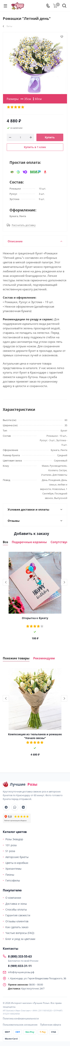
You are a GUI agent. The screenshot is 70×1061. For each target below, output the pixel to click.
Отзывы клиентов (16, 921)
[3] (16, 107)
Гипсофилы (12, 880)
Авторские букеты (17, 857)
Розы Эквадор (14, 839)
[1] (8, 107)
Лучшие (23, 784)
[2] (12, 107)
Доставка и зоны (16, 903)
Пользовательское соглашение (20, 1024)
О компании (13, 897)
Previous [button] (6, 582)
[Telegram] (6, 807)
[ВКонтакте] (23, 807)
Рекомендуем (44, 658)
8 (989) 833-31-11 (20, 966)
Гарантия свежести (17, 915)
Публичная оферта (50, 1024)
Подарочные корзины (29, 542)
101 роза (11, 845)
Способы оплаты (16, 909)
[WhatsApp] (14, 807)
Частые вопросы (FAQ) (19, 933)
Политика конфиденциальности (21, 1018)
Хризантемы (13, 868)
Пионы (9, 874)
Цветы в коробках (16, 863)
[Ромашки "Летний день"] (35, 63)
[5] (23, 107)
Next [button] (64, 582)
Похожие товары (16, 658)
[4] (19, 107)
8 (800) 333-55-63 (20, 956)
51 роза (10, 851)
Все (5, 542)
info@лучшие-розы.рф (21, 972)
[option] (35, 597)
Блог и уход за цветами (20, 939)
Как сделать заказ (16, 927)
